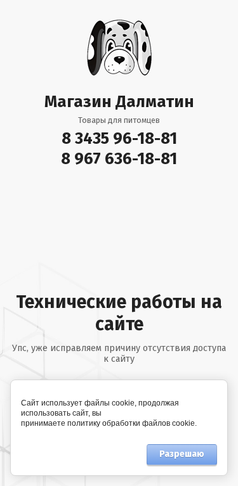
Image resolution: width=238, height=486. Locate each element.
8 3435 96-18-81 (119, 138)
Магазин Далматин (119, 102)
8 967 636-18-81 (119, 159)
